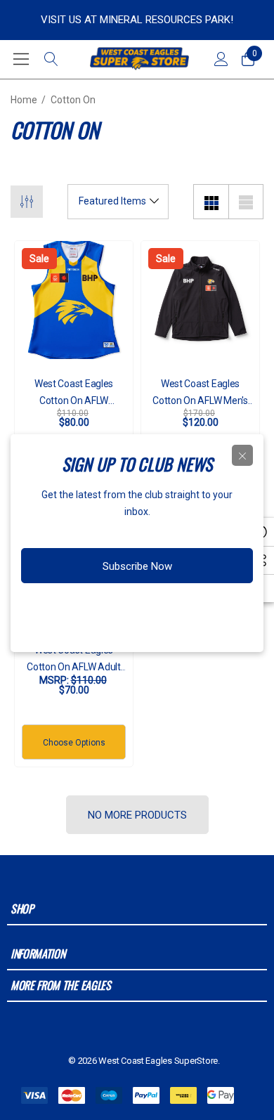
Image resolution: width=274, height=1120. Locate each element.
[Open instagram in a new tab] (113, 610)
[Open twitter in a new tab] (141, 610)
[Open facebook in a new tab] (87, 610)
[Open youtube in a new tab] (171, 610)
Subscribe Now (137, 566)
